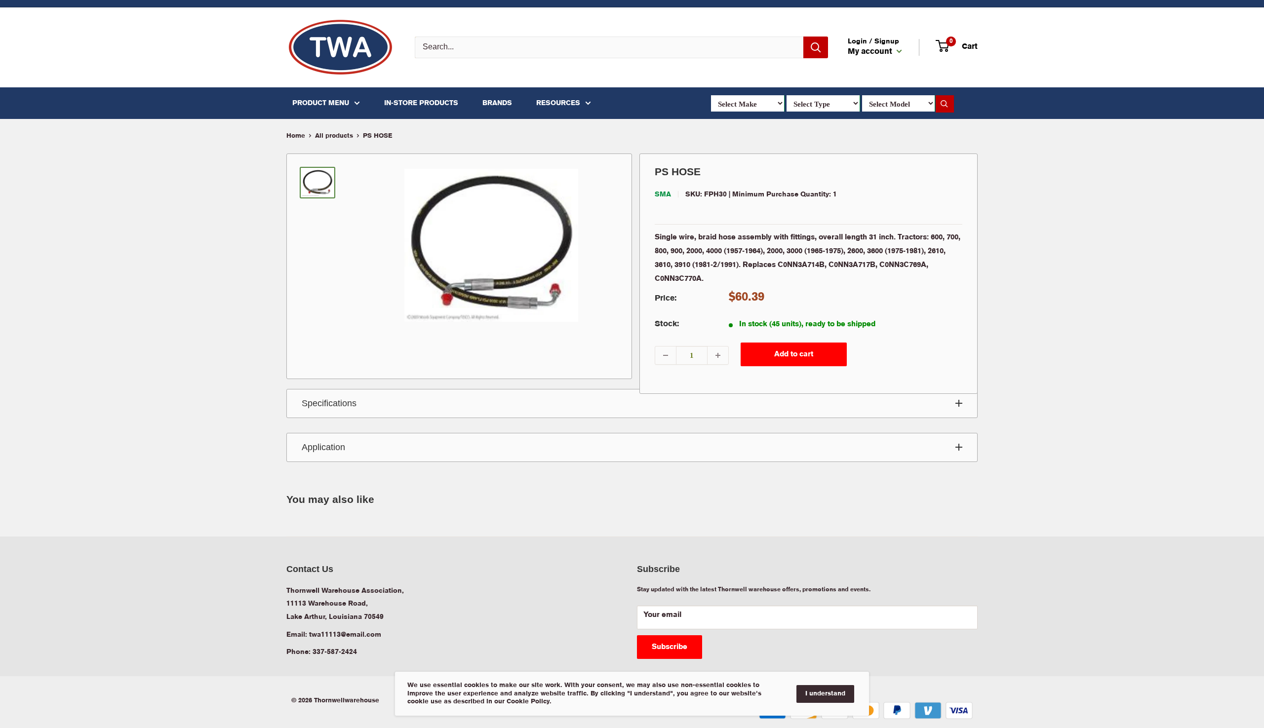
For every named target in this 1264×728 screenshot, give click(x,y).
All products (334, 136)
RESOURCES (558, 103)
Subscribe (669, 647)
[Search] (815, 47)
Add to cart (793, 354)
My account (871, 51)
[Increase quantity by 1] (718, 355)
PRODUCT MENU (320, 103)
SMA (663, 194)
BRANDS (497, 103)
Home (295, 136)
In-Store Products (421, 103)
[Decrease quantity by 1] (665, 355)
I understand (825, 693)
